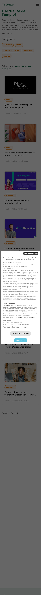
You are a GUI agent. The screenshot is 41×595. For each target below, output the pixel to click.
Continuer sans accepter (30, 253)
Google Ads (6, 307)
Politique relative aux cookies (15, 327)
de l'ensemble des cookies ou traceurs (18, 270)
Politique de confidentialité (14, 324)
